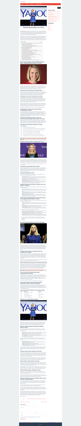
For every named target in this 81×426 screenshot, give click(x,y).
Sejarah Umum (50, 29)
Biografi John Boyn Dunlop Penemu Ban (25, 401)
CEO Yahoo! (28, 398)
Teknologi (43, 398)
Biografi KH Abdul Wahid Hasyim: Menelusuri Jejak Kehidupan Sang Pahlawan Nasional (54, 16)
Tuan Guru (22, 1)
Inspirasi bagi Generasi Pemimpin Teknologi (26, 57)
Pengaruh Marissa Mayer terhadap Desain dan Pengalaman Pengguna (29, 52)
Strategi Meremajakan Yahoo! (25, 49)
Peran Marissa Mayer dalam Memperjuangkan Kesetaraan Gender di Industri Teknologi (31, 54)
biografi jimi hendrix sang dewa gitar (34, 107)
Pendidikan (49, 27)
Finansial (49, 25)
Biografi (24, 398)
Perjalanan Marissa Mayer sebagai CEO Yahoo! (26, 47)
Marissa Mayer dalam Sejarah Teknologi (26, 58)
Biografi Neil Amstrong (44, 401)
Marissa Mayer (39, 398)
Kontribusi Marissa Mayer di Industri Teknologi (26, 51)
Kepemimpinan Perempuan (34, 398)
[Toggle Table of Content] (41, 42)
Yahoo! (45, 398)
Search (49, 6)
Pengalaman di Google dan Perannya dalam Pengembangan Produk (29, 45)
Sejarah (49, 28)
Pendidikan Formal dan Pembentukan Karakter (27, 44)
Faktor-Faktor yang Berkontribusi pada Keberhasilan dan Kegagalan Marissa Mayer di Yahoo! (31, 50)
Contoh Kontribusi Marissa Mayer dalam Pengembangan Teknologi (29, 53)
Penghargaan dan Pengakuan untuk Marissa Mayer (27, 55)
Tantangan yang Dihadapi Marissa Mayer (26, 48)
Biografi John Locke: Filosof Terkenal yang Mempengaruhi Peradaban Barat (53, 21)
